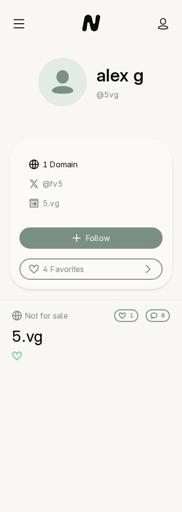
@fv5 (53, 184)
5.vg (51, 203)
